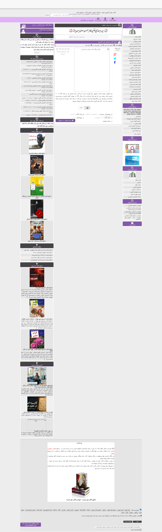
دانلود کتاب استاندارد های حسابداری (42, 257)
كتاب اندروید (137, 39)
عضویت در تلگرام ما (87, 20)
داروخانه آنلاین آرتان (135, 126)
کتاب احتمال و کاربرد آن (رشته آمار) (133, 208)
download (83, 510)
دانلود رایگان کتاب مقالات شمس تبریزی (133, 212)
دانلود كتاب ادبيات (135, 72)
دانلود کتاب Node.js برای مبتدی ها (42, 255)
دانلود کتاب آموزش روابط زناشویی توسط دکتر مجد (38, 86)
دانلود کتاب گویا (111, 510)
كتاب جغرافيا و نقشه (135, 80)
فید (137, 521)
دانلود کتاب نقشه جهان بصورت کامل (42, 111)
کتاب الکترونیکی (47, 510)
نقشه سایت (128, 521)
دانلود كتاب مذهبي (135, 68)
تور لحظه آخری (136, 131)
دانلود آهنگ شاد (136, 128)
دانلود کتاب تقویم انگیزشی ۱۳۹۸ (43, 252)
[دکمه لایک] (87, 108)
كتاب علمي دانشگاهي (135, 53)
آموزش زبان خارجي (135, 63)
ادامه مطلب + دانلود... (64, 121)
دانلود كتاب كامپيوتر (135, 60)
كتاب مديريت (137, 89)
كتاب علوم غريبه (136, 51)
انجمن (139, 182)
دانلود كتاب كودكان (135, 49)
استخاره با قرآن (136, 190)
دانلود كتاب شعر (136, 70)
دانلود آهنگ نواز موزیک (134, 119)
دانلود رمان (137, 134)
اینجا (88, 461)
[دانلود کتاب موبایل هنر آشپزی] (116, 54)
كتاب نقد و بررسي (135, 84)
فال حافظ (138, 180)
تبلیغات (105, 20)
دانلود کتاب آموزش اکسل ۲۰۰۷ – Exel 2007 (38, 107)
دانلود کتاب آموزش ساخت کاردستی (42, 82)
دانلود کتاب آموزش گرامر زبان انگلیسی (41, 94)
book (88, 510)
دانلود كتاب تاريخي (135, 44)
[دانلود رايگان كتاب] (132, 35)
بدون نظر (87, 45)
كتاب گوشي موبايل (135, 96)
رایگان (104, 510)
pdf (59, 510)
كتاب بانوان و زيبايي (135, 82)
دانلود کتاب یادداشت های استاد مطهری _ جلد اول (38, 250)
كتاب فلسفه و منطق (135, 99)
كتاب (122, 513)
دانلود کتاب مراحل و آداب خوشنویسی (42, 260)
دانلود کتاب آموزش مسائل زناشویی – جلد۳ (40, 78)
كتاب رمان (138, 37)
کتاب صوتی (120, 510)
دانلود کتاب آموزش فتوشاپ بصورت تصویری (40, 65)
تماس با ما (98, 20)
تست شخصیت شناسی (134, 197)
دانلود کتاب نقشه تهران (46, 115)
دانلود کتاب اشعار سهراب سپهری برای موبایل (40, 61)
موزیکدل (138, 116)
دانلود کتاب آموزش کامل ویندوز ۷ (43, 103)
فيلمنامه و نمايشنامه (135, 87)
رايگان (131, 513)
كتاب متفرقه (137, 65)
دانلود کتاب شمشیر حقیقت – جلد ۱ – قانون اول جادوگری (132, 217)
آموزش (76, 510)
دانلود (136, 513)
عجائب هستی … (131, 205)
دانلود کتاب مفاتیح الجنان (45, 100)
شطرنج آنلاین (137, 187)
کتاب (126, 513)
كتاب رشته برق (136, 101)
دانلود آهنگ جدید (135, 121)
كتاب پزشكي (137, 41)
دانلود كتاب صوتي (135, 94)
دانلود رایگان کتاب (30, 510)
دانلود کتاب (112, 20)
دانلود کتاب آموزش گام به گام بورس (42, 69)
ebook (55, 510)
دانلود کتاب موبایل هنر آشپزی (107, 42)
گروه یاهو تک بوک (136, 194)
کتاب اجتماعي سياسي (135, 46)
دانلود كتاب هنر (109, 45)
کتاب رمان (138, 123)
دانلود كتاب (92, 500)
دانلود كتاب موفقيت (135, 56)
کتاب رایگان (70, 510)
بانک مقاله (138, 185)
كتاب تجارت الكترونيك (134, 58)
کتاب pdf (39, 510)
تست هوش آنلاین (136, 192)
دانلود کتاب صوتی (96, 510)
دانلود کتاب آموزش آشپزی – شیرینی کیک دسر (39, 90)
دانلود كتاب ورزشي (135, 75)
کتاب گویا (127, 510)
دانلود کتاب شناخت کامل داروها (43, 98)
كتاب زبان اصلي (136, 91)
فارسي (63, 510)
